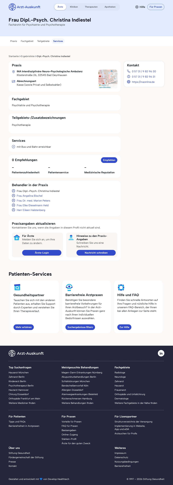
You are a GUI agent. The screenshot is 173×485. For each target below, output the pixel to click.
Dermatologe (122, 398)
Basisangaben (69, 430)
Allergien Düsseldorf (72, 390)
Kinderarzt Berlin (17, 381)
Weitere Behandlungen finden (77, 403)
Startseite (14, 56)
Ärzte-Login (42, 252)
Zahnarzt (119, 381)
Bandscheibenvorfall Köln (75, 385)
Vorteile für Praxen (71, 421)
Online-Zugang (70, 434)
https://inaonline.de (143, 81)
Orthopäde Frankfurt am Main (24, 398)
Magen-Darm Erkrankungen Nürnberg (82, 372)
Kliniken (74, 7)
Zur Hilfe (124, 327)
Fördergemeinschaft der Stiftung (26, 457)
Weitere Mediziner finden (22, 403)
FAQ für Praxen (70, 426)
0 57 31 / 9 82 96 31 (143, 76)
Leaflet (103, 85)
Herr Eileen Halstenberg (31, 210)
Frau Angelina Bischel (29, 195)
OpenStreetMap (105, 87)
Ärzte (60, 7)
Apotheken (110, 7)
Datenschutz (121, 457)
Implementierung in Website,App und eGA (130, 428)
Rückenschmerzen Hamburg (77, 398)
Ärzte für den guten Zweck (76, 443)
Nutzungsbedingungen (127, 461)
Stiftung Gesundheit (19, 453)
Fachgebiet (27, 41)
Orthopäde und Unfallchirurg (130, 394)
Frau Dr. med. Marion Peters (33, 200)
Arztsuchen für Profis (126, 433)
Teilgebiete (43, 41)
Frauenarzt (120, 390)
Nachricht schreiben (96, 252)
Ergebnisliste (28, 56)
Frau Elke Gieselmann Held (33, 205)
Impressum (120, 453)
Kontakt (13, 466)
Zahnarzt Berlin (17, 376)
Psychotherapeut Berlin (21, 385)
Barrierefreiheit (123, 466)
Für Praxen (156, 6)
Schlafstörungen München (76, 381)
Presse (12, 461)
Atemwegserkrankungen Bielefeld (80, 394)
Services (58, 41)
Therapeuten (91, 7)
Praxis (13, 41)
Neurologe (120, 376)
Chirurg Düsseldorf (19, 394)
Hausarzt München (19, 372)
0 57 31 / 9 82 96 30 (144, 71)
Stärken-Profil (69, 439)
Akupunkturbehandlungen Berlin (79, 376)
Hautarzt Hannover (19, 390)
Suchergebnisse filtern (80, 327)
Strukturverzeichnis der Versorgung (133, 421)
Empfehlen (109, 160)
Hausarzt (119, 385)
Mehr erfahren (24, 327)
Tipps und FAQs (17, 421)
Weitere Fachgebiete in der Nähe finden (136, 403)
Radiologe (120, 372)
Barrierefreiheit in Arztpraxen (24, 426)
